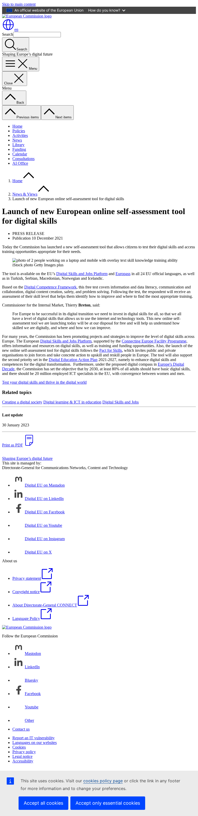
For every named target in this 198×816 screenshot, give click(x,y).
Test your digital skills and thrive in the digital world (44, 382)
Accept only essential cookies (108, 803)
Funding (19, 149)
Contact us (21, 729)
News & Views (24, 194)
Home (17, 126)
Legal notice (22, 756)
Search (7, 34)
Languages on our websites (34, 742)
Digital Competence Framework (50, 287)
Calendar (19, 154)
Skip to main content (19, 4)
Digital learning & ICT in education (72, 402)
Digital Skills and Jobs (120, 402)
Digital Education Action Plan (73, 359)
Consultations (23, 158)
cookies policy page (103, 780)
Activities (20, 135)
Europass (123, 273)
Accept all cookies (43, 803)
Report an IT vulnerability (33, 738)
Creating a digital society (22, 402)
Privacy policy (24, 752)
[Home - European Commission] (27, 16)
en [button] (16, 29)
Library (18, 145)
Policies (18, 131)
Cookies (19, 747)
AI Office (20, 163)
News (17, 140)
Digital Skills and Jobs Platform (82, 273)
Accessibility (22, 761)
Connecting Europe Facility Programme (154, 341)
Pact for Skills (110, 350)
